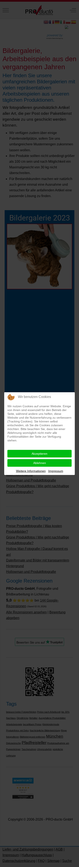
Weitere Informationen (31, 471)
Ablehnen (39, 463)
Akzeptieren (39, 453)
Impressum (55, 471)
